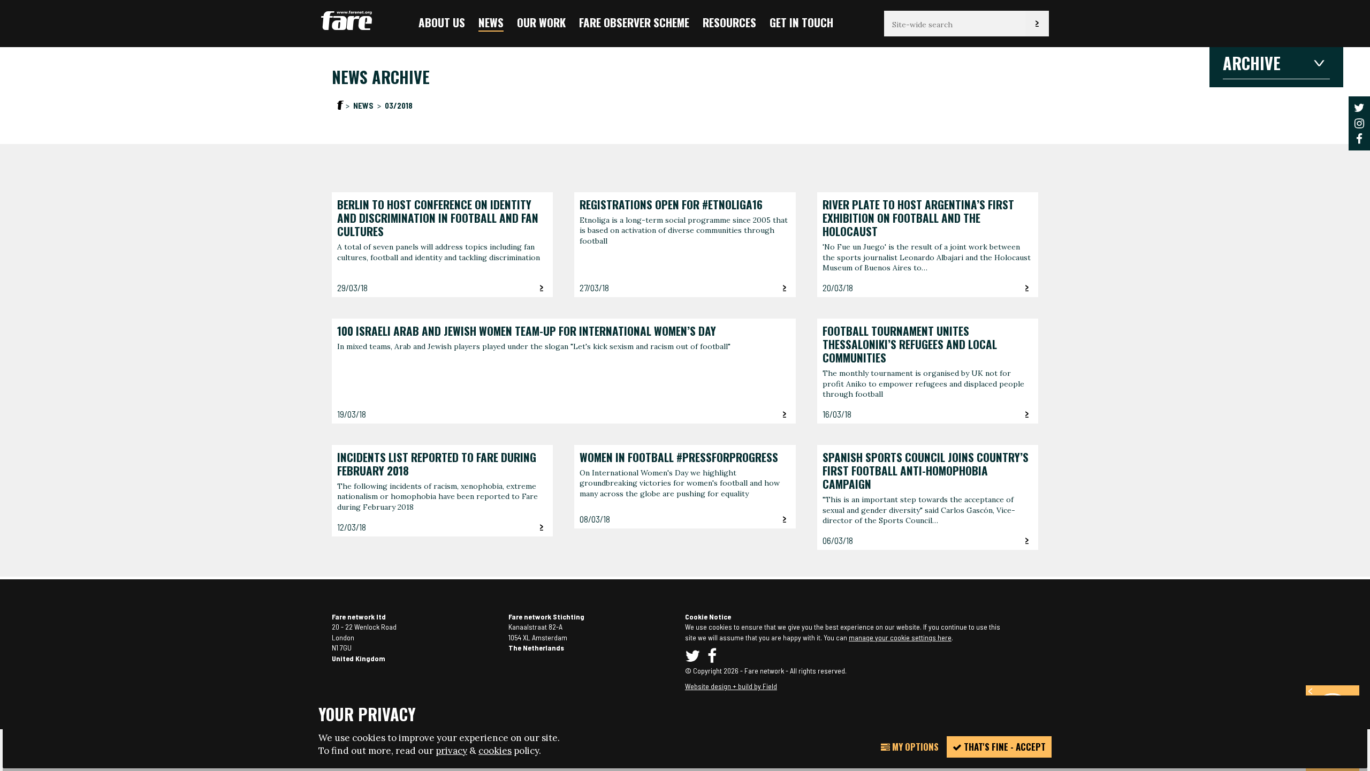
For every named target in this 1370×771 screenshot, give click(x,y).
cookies (495, 751)
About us (441, 22)
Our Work (541, 22)
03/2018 (399, 105)
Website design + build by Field (731, 686)
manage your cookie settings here (900, 637)
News (491, 22)
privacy (451, 751)
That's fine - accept (1004, 746)
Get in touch (801, 22)
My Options (914, 746)
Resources (729, 22)
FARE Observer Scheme (634, 22)
